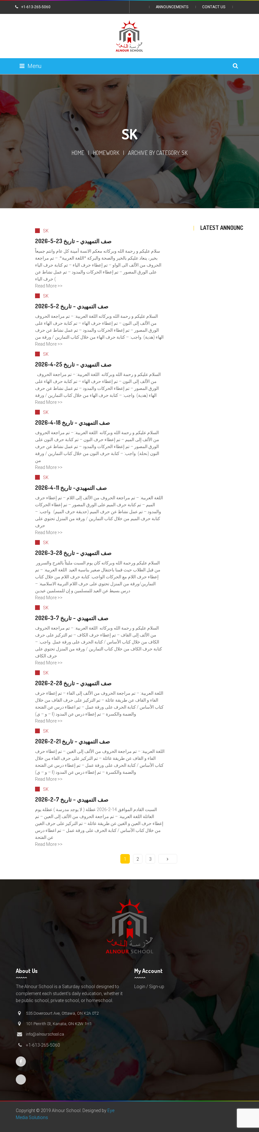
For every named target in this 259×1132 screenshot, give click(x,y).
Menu (34, 66)
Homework (106, 152)
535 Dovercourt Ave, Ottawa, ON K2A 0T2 (62, 1013)
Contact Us (213, 7)
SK (46, 230)
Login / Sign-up (149, 986)
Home (77, 152)
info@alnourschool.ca (45, 1034)
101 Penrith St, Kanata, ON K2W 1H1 (59, 1023)
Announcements (172, 7)
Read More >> (49, 285)
